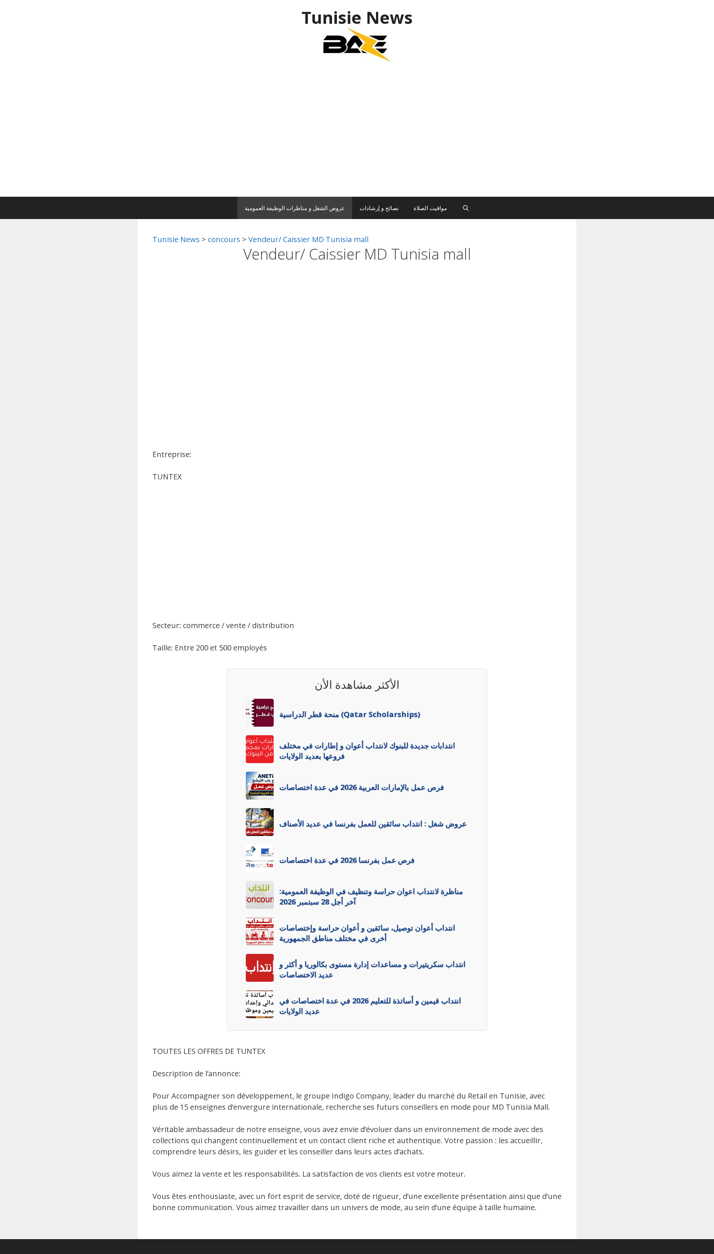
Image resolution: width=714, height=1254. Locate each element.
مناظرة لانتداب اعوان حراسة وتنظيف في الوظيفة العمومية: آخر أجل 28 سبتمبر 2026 (371, 896)
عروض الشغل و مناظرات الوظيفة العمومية (295, 208)
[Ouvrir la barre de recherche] (465, 208)
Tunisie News (357, 17)
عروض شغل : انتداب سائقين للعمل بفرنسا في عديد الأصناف (373, 824)
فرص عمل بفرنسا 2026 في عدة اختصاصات (347, 860)
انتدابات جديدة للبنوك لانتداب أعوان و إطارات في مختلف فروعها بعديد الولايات (367, 750)
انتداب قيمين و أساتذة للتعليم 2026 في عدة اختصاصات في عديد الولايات (370, 1006)
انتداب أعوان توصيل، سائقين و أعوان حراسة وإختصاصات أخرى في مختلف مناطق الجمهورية (367, 933)
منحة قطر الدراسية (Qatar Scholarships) (349, 714)
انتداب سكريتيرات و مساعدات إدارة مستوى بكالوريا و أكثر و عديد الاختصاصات (372, 969)
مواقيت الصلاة (430, 208)
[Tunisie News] (357, 44)
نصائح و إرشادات (379, 208)
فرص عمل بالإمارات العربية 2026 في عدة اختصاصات (361, 787)
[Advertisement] (357, 133)
